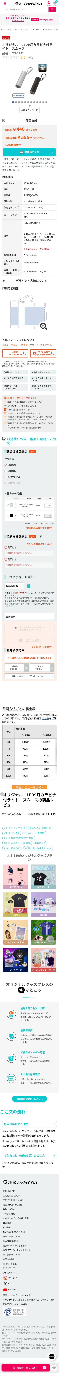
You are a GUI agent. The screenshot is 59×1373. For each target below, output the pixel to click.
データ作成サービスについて (41, 379)
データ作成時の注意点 (13, 377)
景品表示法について (12, 1254)
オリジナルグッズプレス (9, 29)
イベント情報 (9, 1213)
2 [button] (16, 102)
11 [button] (43, 102)
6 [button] (28, 102)
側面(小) (12, 547)
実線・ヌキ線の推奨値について (41, 387)
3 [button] (19, 102)
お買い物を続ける (17, 688)
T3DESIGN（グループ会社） (15, 1304)
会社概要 (7, 1222)
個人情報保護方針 (11, 1240)
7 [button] (31, 102)
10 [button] (40, 102)
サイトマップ (9, 1268)
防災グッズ (25, 29)
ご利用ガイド (9, 1190)
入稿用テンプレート (15, 353)
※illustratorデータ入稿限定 (37, 248)
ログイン (48, 5)
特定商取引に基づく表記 (14, 1231)
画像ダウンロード (29, 109)
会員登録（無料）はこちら (29, 1099)
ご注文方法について (12, 1195)
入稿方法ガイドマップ (41, 372)
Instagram (12, 1277)
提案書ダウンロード (15, 667)
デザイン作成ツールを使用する (31, 628)
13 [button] (29, 105)
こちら (45, 718)
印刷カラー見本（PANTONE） (11, 387)
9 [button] (37, 102)
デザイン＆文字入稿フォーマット (43, 353)
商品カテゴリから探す (13, 1204)
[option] (29, 80)
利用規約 (7, 1227)
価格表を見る (32, 152)
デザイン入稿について (13, 1200)
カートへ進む (42, 688)
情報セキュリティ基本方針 (14, 1245)
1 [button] (13, 102)
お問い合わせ (9, 1259)
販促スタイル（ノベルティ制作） (17, 1295)
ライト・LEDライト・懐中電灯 (41, 29)
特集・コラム (9, 1209)
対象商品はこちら (18, 20)
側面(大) (12, 559)
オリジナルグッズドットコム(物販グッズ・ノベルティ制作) (29, 1299)
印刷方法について (12, 372)
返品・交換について (12, 1236)
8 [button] (34, 102)
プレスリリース (10, 1272)
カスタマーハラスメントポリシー (18, 1249)
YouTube (12, 1289)
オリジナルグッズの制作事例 (16, 1218)
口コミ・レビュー (11, 1263)
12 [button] (46, 102)
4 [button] (22, 102)
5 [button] (25, 102)
